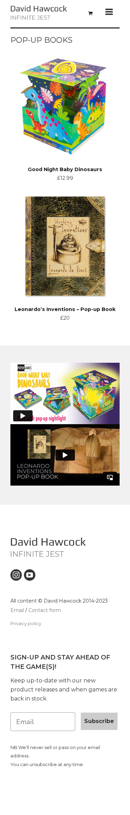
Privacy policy (25, 623)
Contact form (44, 610)
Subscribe (99, 721)
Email (17, 610)
